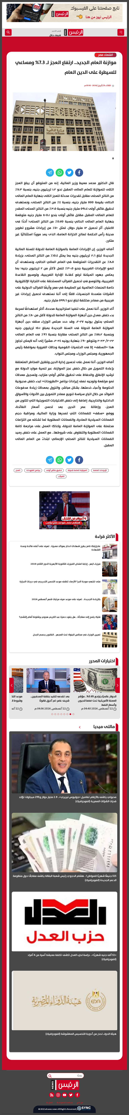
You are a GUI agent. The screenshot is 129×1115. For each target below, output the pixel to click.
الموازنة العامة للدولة (77, 470)
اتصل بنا (49, 1103)
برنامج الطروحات (33, 470)
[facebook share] (79, 173)
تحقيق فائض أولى (54, 470)
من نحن (80, 1103)
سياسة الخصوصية (65, 1103)
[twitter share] (69, 173)
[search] (8, 32)
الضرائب (61, 476)
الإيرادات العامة (100, 470)
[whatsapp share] (60, 173)
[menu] (120, 32)
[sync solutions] (84, 1109)
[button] (73, 714)
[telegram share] (50, 173)
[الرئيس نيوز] (64, 1085)
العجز (18, 470)
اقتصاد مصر (105, 55)
